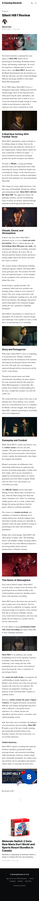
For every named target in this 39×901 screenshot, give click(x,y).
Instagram (13, 881)
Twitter (31, 878)
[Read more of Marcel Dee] (4, 21)
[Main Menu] (35, 3)
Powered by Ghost (19, 885)
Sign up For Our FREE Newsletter (16, 878)
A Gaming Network (12, 3)
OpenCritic (28, 881)
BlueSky (20, 881)
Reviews (5, 11)
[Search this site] (32, 3)
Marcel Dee (6, 27)
